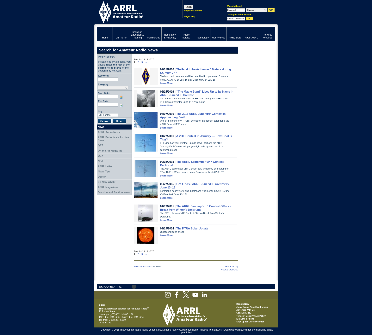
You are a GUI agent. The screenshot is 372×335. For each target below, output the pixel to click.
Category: (103, 84)
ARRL (134, 11)
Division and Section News (114, 192)
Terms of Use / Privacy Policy (251, 316)
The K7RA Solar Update (192, 228)
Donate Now (242, 304)
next (147, 62)
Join (238, 307)
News (101, 126)
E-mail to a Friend (245, 319)
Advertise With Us (245, 310)
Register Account (193, 10)
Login (189, 6)
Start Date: (104, 93)
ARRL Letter (105, 166)
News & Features (143, 266)
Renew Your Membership (255, 307)
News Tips (104, 171)
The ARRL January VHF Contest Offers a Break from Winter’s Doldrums (195, 208)
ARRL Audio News (109, 132)
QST (100, 145)
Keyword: (103, 75)
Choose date (122, 97)
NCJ (100, 161)
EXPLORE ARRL (110, 286)
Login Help (189, 16)
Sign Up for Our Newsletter (250, 322)
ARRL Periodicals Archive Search (113, 139)
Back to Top (231, 266)
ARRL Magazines (108, 187)
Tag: (100, 111)
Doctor (102, 176)
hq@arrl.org (105, 322)
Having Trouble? (229, 269)
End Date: (103, 101)
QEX (100, 155)
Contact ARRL (243, 313)
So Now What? (106, 182)
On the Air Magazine (110, 150)
